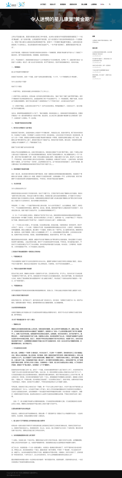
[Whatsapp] (114, 473)
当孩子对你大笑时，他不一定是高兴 (101, 65)
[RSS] (105, 473)
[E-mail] (100, 473)
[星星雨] (15, 4)
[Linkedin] (102, 473)
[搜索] (109, 4)
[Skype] (108, 473)
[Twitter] (111, 473)
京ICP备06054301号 (13, 475)
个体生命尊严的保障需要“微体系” (100, 70)
